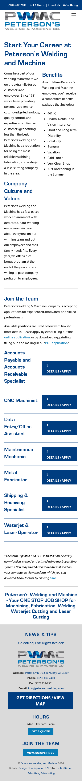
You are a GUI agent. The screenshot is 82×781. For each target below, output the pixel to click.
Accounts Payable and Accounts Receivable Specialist (17, 366)
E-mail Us (54, 5)
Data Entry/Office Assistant (18, 426)
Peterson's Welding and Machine (39, 763)
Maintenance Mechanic (18, 453)
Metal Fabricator (15, 476)
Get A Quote (37, 5)
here (53, 578)
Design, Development (31, 768)
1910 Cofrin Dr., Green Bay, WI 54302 (47, 673)
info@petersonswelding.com (46, 688)
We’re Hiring (70, 5)
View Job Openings (40, 753)
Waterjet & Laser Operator (21, 528)
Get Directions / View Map (40, 701)
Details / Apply (58, 371)
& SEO (48, 768)
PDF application (56, 343)
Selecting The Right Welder (41, 642)
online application (17, 337)
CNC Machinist (20, 399)
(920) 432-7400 (17, 5)
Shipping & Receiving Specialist (16, 501)
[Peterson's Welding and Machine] (32, 28)
